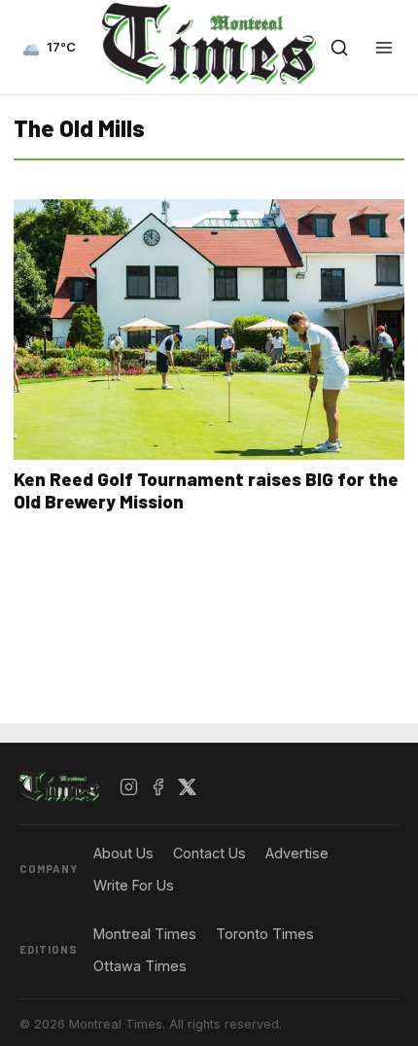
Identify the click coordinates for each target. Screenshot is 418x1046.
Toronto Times (265, 933)
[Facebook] (158, 787)
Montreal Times (144, 933)
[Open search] (339, 47)
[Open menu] (384, 47)
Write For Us (133, 885)
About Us (123, 853)
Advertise (297, 853)
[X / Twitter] (187, 787)
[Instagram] (129, 787)
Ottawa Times (140, 966)
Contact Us (209, 853)
